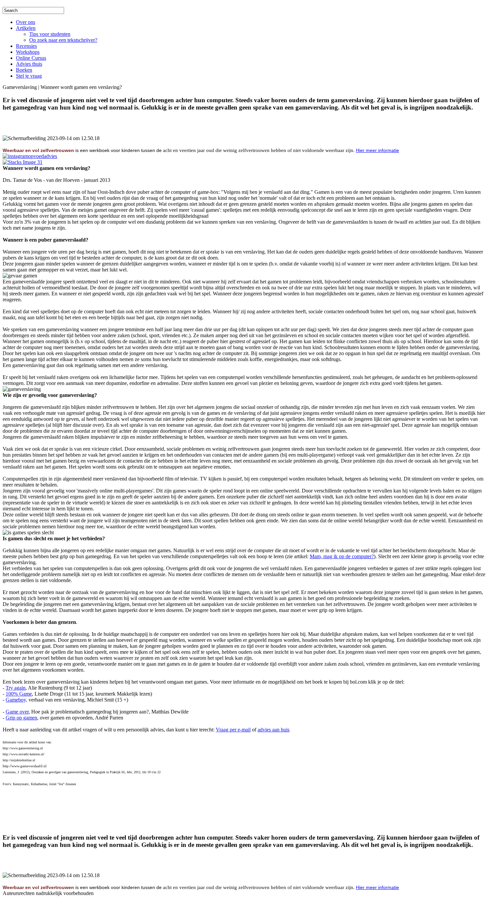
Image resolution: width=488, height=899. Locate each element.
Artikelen (26, 28)
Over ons (25, 22)
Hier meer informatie (377, 150)
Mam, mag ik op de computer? (342, 556)
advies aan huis (273, 729)
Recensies (26, 46)
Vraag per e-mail (233, 729)
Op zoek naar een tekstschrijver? (63, 40)
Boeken (24, 70)
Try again (16, 688)
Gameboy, (16, 700)
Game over (17, 711)
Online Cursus (31, 58)
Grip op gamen (21, 717)
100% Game (19, 694)
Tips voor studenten (49, 34)
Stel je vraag (29, 76)
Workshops (28, 52)
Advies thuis (29, 64)
